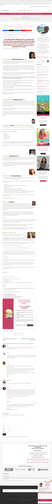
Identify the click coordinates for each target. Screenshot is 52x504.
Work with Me (21, 13)
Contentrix (11, 202)
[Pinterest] (8, 10)
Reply (34, 381)
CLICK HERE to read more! (45, 6)
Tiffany (8, 361)
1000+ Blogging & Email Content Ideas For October (42, 78)
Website (4, 430)
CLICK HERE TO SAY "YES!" (45, 500)
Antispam (17, 499)
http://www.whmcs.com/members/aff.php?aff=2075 (19, 396)
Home (12, 13)
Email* (4, 428)
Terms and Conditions (6, 499)
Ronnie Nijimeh (11, 330)
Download (30, 325)
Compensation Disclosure (24, 499)
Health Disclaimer (31, 499)
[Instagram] (6, 10)
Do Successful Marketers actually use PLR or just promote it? (13, 296)
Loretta (8, 352)
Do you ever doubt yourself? (40, 93)
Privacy (11, 499)
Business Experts (6, 330)
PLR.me (12, 125)
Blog (30, 13)
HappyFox (16, 404)
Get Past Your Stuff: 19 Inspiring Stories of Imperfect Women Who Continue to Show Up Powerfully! (42, 75)
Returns (14, 499)
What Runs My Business (36, 13)
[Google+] (20, 335)
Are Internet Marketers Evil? (8, 293)
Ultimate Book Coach (18, 99)
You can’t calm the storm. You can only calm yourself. (42, 69)
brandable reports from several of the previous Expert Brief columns (18, 288)
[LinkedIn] (22, 335)
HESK (10, 157)
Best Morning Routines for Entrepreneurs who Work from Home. (43, 72)
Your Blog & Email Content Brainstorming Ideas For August (43, 84)
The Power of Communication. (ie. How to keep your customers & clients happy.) (43, 86)
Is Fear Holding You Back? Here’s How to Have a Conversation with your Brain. (43, 89)
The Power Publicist (16, 176)
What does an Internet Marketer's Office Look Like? (11, 297)
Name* (4, 425)
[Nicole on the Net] (26, 10)
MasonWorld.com (14, 156)
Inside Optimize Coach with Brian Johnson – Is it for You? (43, 67)
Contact (23, 487)
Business (19, 24)
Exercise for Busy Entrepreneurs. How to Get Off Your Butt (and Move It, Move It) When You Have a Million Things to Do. (43, 81)
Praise (26, 13)
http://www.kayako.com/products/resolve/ (13, 206)
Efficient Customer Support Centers (8, 93)
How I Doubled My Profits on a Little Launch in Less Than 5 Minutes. (43, 91)
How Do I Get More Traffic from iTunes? (10, 295)
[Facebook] (3, 10)
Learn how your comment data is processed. (22, 436)
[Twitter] (5, 10)
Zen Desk (15, 242)
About (15, 13)
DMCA (36, 499)
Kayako (12, 61)
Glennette (8, 387)
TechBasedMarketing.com (18, 59)
